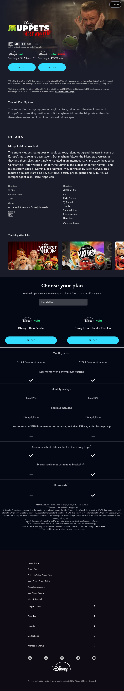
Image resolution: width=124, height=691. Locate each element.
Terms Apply (42, 505)
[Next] (118, 255)
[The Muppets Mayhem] (87, 256)
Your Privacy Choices (36, 593)
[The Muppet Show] (33, 256)
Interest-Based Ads (35, 599)
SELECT (22, 67)
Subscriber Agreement (36, 587)
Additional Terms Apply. (65, 92)
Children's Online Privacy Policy (40, 575)
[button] (62, 606)
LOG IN (115, 4)
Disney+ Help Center (96, 526)
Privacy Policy (33, 569)
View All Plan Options (20, 102)
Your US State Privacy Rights (39, 581)
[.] (30, 658)
